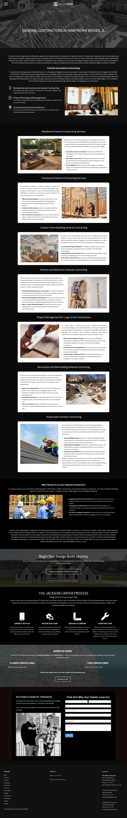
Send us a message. (73, 581)
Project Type (69, 719)
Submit (69, 735)
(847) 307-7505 (110, 795)
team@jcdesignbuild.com (60, 779)
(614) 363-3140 (110, 807)
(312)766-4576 (57, 775)
